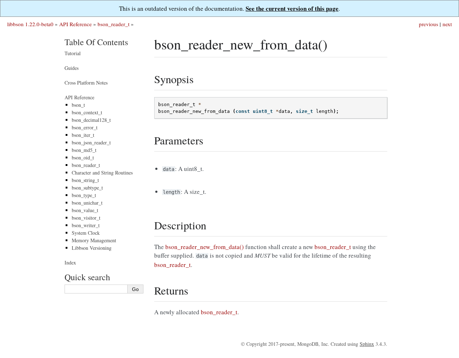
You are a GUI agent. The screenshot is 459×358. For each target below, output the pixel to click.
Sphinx (367, 343)
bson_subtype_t (87, 187)
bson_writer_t (86, 225)
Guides (72, 68)
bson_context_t (87, 112)
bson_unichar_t (87, 202)
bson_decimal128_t (91, 119)
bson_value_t (85, 210)
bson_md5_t (84, 150)
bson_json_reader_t (91, 142)
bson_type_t (84, 195)
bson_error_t (85, 127)
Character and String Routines (102, 172)
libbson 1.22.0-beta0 (30, 24)
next (447, 24)
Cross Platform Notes (86, 82)
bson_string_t (85, 180)
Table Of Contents (96, 42)
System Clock (86, 232)
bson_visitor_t (86, 217)
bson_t (78, 104)
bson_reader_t (113, 24)
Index (70, 262)
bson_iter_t (83, 135)
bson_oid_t (83, 157)
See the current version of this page (292, 8)
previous (428, 24)
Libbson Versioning (92, 247)
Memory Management (94, 240)
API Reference (75, 24)
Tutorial (73, 53)
